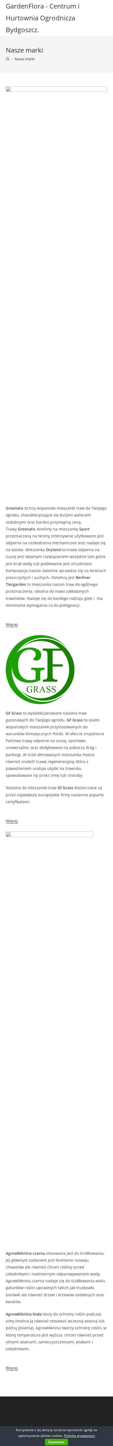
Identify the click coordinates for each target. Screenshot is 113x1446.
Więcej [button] (12, 624)
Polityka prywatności (79, 1435)
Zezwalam (56, 1442)
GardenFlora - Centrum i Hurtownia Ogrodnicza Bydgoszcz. (43, 17)
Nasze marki (25, 58)
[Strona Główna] (7, 58)
